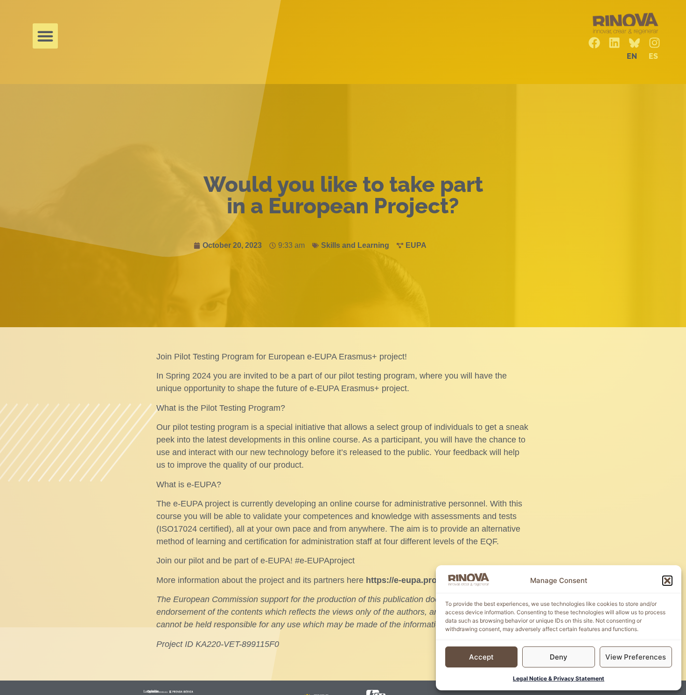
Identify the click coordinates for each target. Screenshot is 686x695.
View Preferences (635, 657)
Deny (558, 657)
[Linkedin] (614, 43)
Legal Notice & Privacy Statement (558, 678)
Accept (481, 657)
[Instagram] (654, 43)
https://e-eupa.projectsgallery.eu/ (431, 580)
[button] (667, 580)
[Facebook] (594, 43)
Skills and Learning (355, 245)
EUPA (416, 245)
